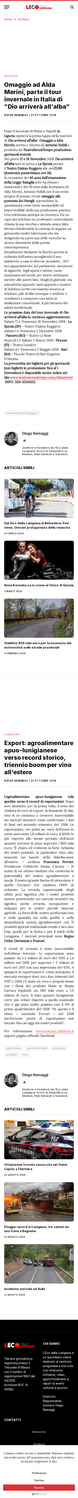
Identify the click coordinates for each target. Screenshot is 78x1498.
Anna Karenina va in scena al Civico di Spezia (39, 585)
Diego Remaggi (16, 115)
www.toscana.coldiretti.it (55, 1031)
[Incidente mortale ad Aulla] (39, 1263)
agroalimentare (36, 1048)
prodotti (11, 1054)
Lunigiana (12, 734)
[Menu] (7, 7)
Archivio (11, 76)
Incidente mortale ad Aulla (24, 1289)
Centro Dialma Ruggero (22, 413)
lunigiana (59, 1048)
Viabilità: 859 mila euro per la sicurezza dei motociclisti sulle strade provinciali (37, 645)
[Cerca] (71, 7)
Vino (25, 1054)
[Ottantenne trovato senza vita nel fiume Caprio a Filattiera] (39, 1139)
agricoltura (13, 1048)
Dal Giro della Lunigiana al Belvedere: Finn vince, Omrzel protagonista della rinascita (37, 525)
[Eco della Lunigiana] (39, 7)
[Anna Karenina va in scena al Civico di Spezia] (39, 560)
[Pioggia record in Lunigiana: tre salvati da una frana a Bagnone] (39, 1201)
